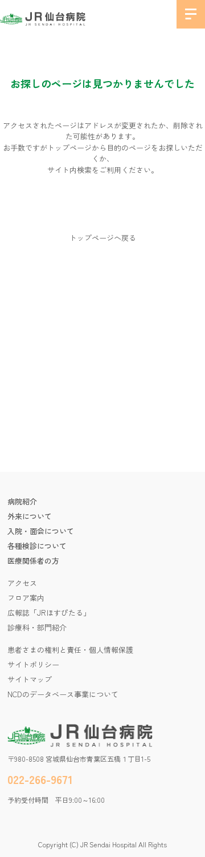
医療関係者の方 (33, 560)
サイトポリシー (33, 664)
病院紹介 (22, 501)
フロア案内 (25, 597)
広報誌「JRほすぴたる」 (49, 612)
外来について (29, 516)
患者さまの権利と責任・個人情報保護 (70, 649)
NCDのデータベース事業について (62, 694)
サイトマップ (29, 679)
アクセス (22, 582)
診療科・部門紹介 (37, 627)
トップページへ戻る (102, 237)
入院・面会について (40, 530)
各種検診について (37, 545)
